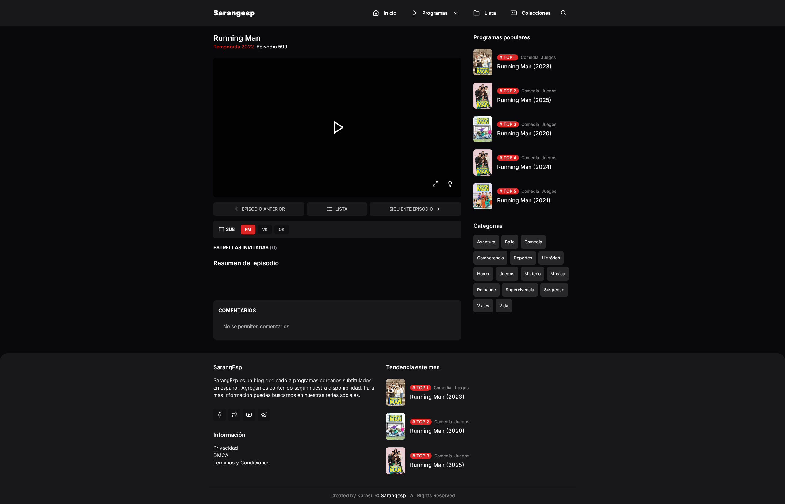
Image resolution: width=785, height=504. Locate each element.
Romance (486, 289)
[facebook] (219, 415)
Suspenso (554, 289)
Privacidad (225, 448)
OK (282, 229)
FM (248, 229)
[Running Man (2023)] (522, 62)
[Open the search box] (564, 13)
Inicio (390, 13)
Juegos (548, 57)
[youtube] (249, 415)
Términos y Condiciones (241, 462)
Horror (483, 273)
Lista (490, 13)
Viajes (483, 305)
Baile (510, 241)
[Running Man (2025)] (522, 95)
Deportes (523, 257)
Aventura (486, 241)
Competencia (490, 257)
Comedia (529, 57)
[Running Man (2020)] (522, 129)
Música (557, 273)
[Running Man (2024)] (522, 162)
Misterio (532, 273)
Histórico (551, 257)
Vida (503, 305)
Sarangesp (234, 13)
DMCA (220, 455)
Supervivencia (520, 289)
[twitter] (234, 415)
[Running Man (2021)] (522, 195)
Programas (435, 13)
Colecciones (536, 13)
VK (265, 229)
